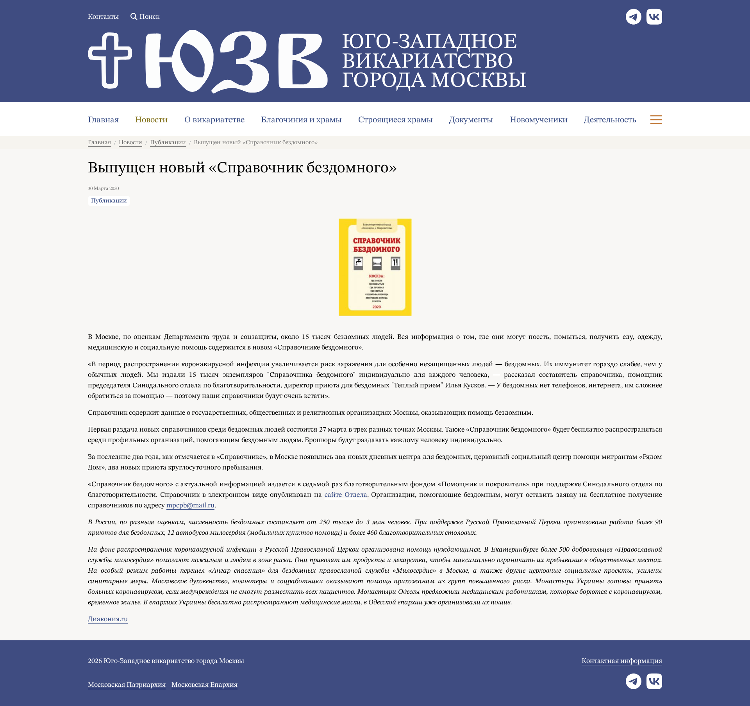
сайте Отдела (346, 494)
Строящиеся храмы (395, 120)
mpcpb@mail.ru (190, 505)
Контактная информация (622, 661)
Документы (471, 120)
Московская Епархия (204, 684)
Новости (151, 120)
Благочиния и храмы (301, 120)
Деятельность (610, 120)
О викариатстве (214, 120)
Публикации (168, 143)
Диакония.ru (108, 619)
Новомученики (539, 120)
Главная (103, 120)
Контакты (103, 16)
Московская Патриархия (127, 684)
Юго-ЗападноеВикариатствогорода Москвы (434, 62)
